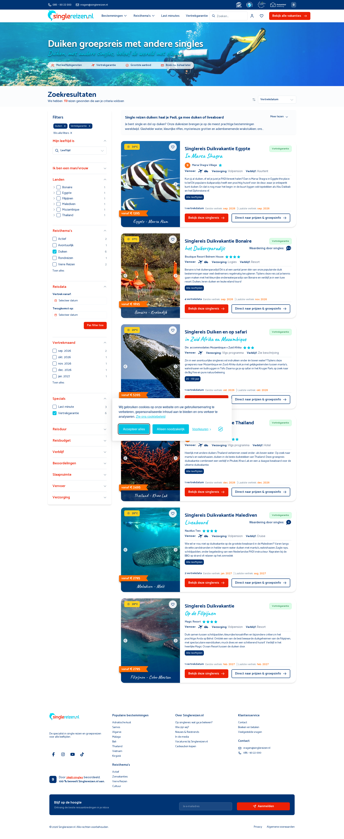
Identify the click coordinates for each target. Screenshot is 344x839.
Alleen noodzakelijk (171, 429)
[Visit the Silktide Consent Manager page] (220, 429)
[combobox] (228, 16)
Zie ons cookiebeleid (150, 416)
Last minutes (170, 16)
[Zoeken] (213, 16)
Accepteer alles (134, 429)
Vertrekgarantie (197, 16)
